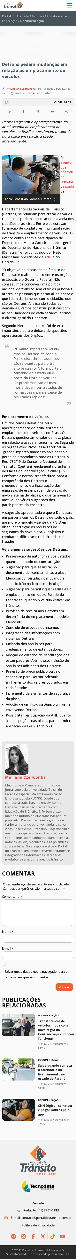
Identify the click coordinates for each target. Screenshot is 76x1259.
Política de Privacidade (38, 1225)
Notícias (38, 16)
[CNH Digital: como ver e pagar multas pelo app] (18, 1110)
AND (48, 257)
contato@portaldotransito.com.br (46, 1218)
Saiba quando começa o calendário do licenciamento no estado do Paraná (55, 1072)
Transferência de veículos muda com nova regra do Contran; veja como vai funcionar (56, 1030)
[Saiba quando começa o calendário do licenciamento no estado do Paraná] (18, 1069)
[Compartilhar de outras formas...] (66, 111)
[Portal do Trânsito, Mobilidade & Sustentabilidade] (38, 1160)
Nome (8, 931)
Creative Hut (61, 1254)
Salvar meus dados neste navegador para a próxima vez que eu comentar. (36, 974)
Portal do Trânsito (15, 16)
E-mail (8, 948)
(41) (48, 1210)
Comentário (12, 896)
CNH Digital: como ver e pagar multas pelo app (55, 1110)
